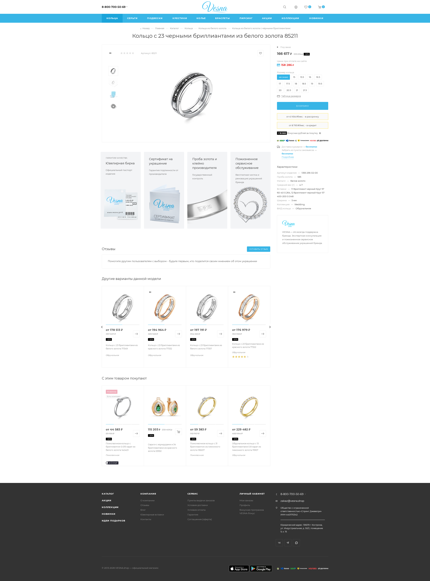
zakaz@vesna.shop (292, 500)
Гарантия (192, 514)
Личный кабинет (252, 493)
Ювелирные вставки (152, 514)
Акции (106, 500)
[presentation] (102, 327)
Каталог (108, 493)
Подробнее (288, 157)
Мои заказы (246, 500)
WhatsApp (296, 542)
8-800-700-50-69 (113, 7)
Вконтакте (279, 542)
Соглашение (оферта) (199, 519)
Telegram (287, 542)
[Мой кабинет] (295, 7)
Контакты (145, 519)
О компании (147, 500)
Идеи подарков (113, 520)
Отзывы (144, 505)
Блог (143, 510)
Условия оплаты (196, 510)
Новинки (108, 514)
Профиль (245, 505)
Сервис (192, 493)
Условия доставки (197, 505)
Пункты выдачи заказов (201, 500)
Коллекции (110, 507)
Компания (148, 493)
